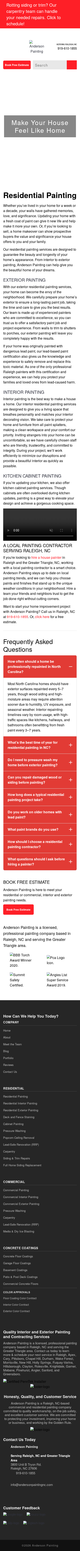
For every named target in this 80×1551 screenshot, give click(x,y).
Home (6, 1030)
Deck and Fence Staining (18, 1117)
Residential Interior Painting (20, 1103)
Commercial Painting (16, 1190)
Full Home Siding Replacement (22, 1165)
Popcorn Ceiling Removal (18, 1138)
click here (42, 616)
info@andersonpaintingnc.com (32, 1484)
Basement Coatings (15, 1270)
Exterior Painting (24, 280)
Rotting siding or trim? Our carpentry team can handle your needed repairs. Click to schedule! (33, 14)
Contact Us (10, 1072)
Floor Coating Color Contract (19, 1298)
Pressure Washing (14, 1131)
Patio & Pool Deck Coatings (20, 1277)
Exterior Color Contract (16, 1311)
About (6, 1037)
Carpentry (9, 1151)
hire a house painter (46, 557)
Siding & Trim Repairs (16, 1158)
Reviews (8, 1065)
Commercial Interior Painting (20, 1197)
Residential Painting (15, 1096)
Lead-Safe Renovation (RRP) (21, 1144)
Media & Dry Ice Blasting (18, 1231)
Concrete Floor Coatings (18, 1256)
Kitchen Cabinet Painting (32, 476)
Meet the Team (12, 1044)
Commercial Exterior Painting (21, 1204)
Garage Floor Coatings (17, 1263)
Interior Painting (23, 392)
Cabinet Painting (13, 1124)
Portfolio (8, 1058)
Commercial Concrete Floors (20, 1284)
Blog (6, 1051)
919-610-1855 (67, 48)
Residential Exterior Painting (20, 1110)
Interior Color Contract (16, 1304)
